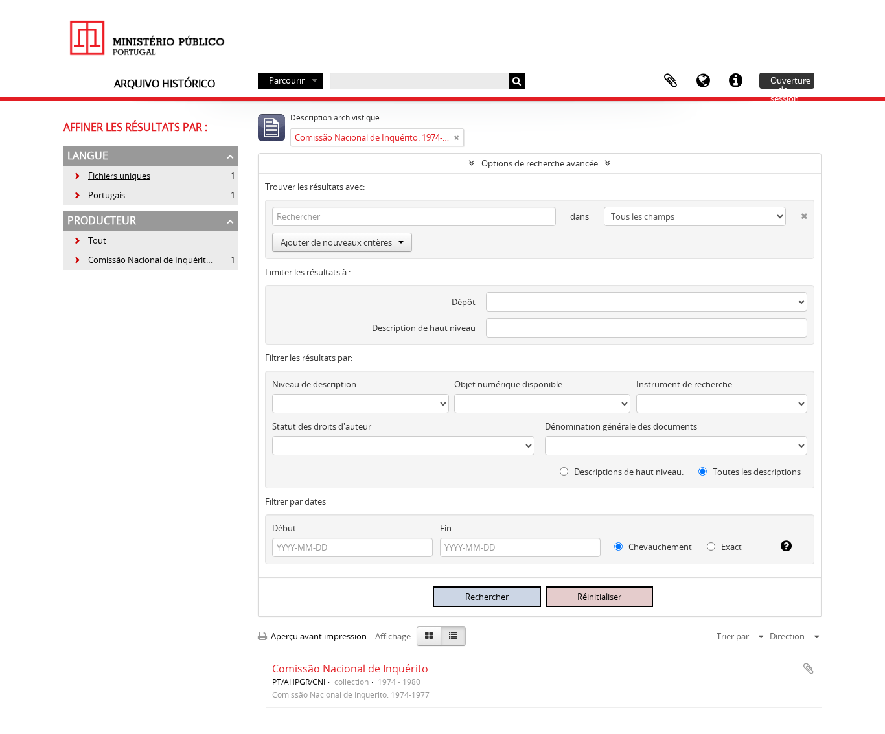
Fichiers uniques (111, 175)
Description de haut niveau (424, 328)
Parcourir (287, 80)
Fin (446, 528)
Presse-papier (670, 81)
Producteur (101, 220)
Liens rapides (735, 81)
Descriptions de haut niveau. (628, 471)
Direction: (788, 636)
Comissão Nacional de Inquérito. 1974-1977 (163, 260)
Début (284, 528)
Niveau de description (314, 384)
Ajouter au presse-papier (808, 668)
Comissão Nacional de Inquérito (350, 668)
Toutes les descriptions (756, 471)
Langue (703, 81)
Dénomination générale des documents (621, 426)
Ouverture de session (790, 82)
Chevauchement (659, 547)
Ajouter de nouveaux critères (336, 242)
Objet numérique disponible (508, 384)
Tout (97, 240)
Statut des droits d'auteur (321, 426)
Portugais (99, 195)
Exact (730, 547)
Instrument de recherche (684, 384)
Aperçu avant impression (318, 636)
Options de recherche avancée (539, 163)
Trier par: (734, 636)
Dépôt (464, 302)
